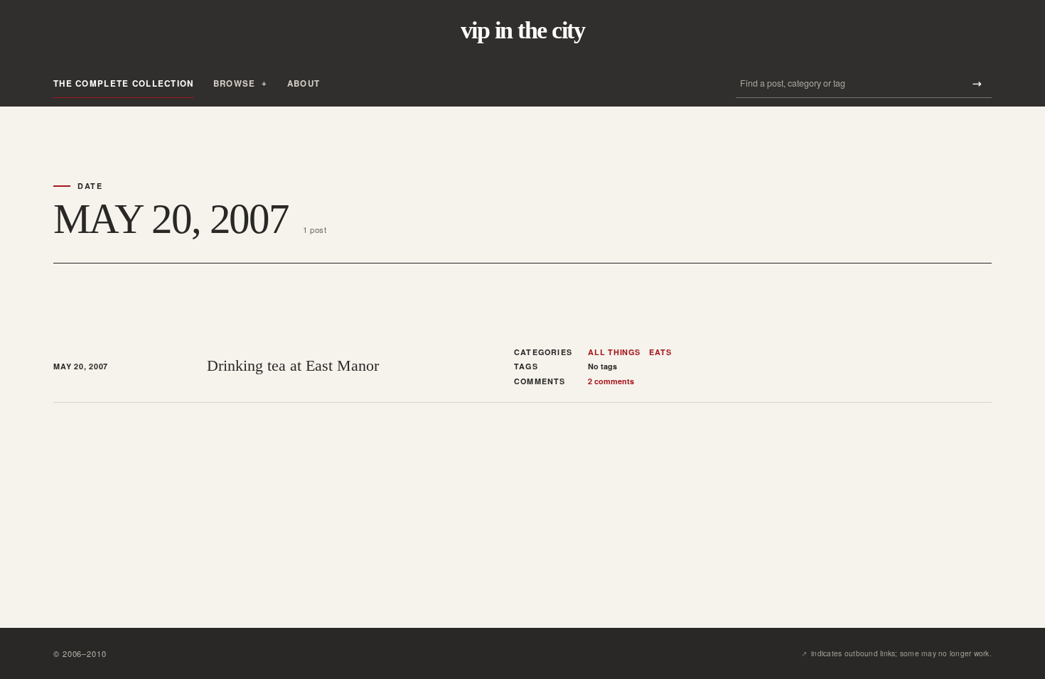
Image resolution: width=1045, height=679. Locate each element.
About (303, 83)
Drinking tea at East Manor (293, 365)
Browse (234, 83)
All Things (614, 352)
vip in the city (522, 30)
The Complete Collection (123, 83)
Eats (660, 352)
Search (977, 83)
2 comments (611, 381)
